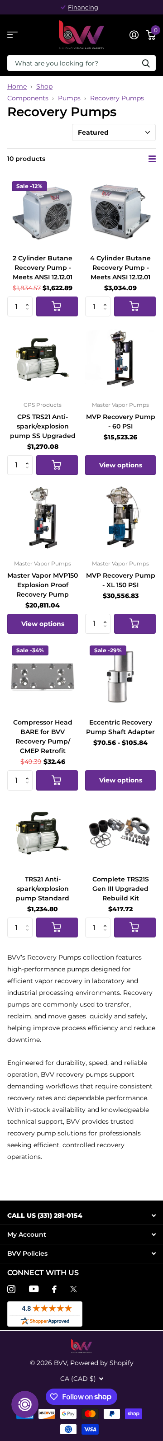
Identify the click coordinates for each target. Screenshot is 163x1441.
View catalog (12, 35)
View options (120, 465)
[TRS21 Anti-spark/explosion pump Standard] (42, 833)
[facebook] (54, 1289)
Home (17, 86)
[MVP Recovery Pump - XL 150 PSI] (120, 517)
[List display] (152, 158)
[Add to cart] (57, 307)
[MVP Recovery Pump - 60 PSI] (120, 359)
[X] (73, 1289)
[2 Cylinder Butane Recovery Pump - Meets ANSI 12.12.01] (42, 212)
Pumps (69, 98)
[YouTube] (33, 1289)
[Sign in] (134, 35)
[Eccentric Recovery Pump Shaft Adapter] (120, 676)
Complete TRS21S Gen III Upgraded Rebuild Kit (120, 888)
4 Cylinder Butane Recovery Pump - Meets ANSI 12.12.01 (120, 267)
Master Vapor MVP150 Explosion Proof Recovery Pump (42, 584)
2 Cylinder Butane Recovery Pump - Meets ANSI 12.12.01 (42, 267)
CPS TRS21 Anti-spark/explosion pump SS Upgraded (43, 426)
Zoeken (146, 63)
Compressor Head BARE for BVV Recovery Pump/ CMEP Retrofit (42, 736)
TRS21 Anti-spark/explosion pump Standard (42, 888)
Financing (83, 7)
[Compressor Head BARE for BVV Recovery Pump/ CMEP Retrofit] (42, 676)
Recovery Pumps (117, 98)
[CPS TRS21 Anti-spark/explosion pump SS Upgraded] (42, 359)
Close (81, 1215)
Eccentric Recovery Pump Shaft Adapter (120, 727)
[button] (29, 299)
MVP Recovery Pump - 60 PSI (120, 421)
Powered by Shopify (102, 1363)
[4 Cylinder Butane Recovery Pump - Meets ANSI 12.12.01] (120, 212)
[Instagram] (11, 1289)
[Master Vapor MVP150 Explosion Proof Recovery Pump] (42, 517)
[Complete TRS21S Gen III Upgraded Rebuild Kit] (120, 833)
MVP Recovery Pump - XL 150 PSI (120, 580)
